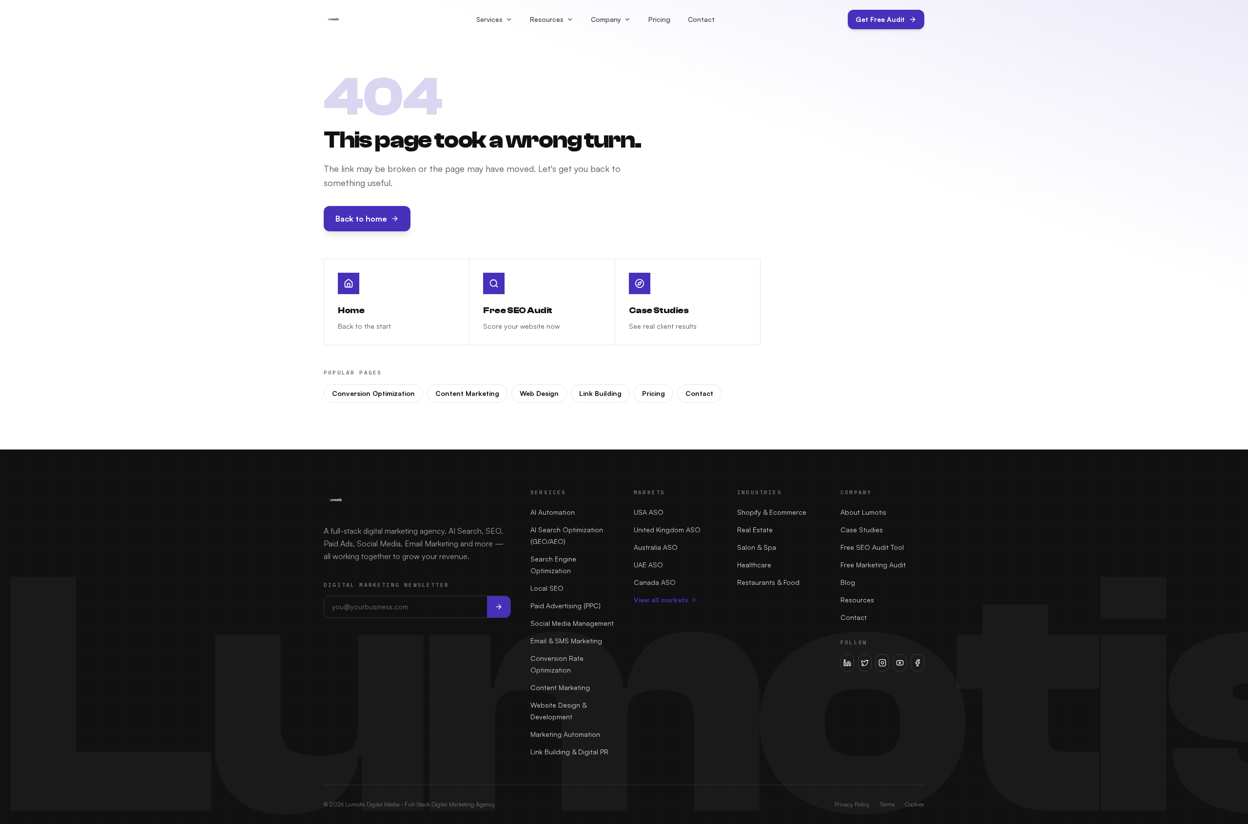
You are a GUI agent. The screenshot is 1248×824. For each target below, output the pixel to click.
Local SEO (547, 588)
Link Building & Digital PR (569, 752)
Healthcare (754, 565)
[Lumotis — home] (333, 19)
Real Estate (755, 529)
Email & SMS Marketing (566, 641)
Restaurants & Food (768, 582)
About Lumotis (863, 512)
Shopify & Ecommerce (771, 512)
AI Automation (552, 512)
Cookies (914, 804)
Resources (547, 19)
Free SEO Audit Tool (872, 547)
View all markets (661, 600)
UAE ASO (648, 565)
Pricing (659, 19)
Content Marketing (467, 393)
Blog (847, 582)
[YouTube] (900, 663)
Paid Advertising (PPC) (565, 605)
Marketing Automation (565, 734)
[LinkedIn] (847, 663)
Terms (887, 804)
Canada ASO (655, 582)
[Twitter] (865, 663)
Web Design (539, 393)
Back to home (361, 219)
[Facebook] (917, 663)
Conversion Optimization (373, 393)
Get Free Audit (880, 19)
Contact (701, 19)
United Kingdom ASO (667, 529)
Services (489, 19)
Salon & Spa (756, 547)
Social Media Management (572, 623)
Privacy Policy (852, 804)
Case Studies (861, 529)
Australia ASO (656, 547)
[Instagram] (882, 663)
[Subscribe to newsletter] (498, 607)
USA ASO (648, 512)
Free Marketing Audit (873, 565)
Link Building (600, 393)
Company (606, 19)
